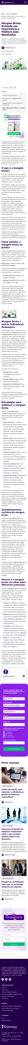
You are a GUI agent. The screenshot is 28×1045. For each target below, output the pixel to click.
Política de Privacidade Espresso (9, 992)
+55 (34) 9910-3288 (16, 1036)
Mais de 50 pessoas (10, 737)
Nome (4, 696)
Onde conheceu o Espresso (9, 740)
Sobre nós (3, 987)
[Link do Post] (14, 785)
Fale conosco (4, 998)
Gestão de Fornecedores (7, 1010)
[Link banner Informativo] (24, 676)
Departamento (7, 721)
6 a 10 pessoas (8, 733)
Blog (2, 1018)
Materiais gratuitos (6, 1020)
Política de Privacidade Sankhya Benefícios (11, 994)
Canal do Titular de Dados (7, 996)
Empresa (5, 715)
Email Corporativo (7, 702)
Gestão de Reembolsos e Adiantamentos (11, 1006)
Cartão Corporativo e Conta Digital (10, 1008)
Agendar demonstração (14, 749)
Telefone (5, 709)
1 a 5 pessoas (8, 732)
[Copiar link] (15, 88)
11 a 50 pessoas (9, 735)
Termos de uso (5, 990)
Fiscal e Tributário (11, 14)
